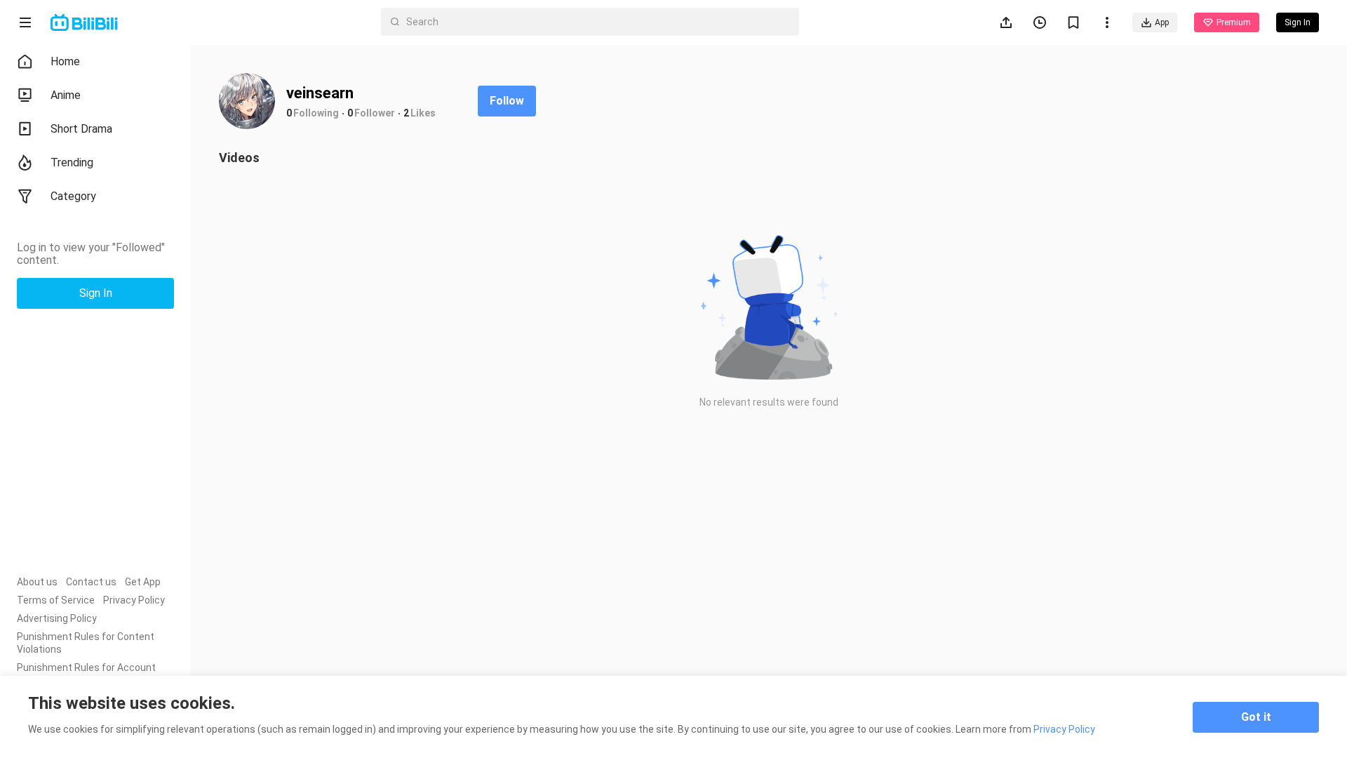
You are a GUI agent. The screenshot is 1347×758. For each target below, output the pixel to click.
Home (65, 61)
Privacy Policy (134, 600)
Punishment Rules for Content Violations (85, 643)
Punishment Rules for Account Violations (86, 674)
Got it (1256, 717)
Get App (143, 581)
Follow (507, 100)
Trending (72, 162)
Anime (66, 95)
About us (37, 581)
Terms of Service (56, 600)
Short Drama (81, 128)
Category (73, 196)
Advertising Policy (57, 618)
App (1162, 22)
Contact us (91, 581)
